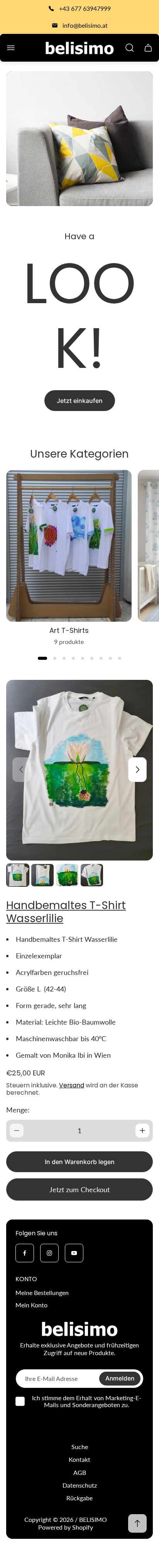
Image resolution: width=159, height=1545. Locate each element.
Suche (79, 1446)
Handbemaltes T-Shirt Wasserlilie (66, 912)
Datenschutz (80, 1485)
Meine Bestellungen (42, 1292)
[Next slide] (137, 769)
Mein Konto (31, 1304)
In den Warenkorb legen (80, 1162)
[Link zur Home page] (79, 1329)
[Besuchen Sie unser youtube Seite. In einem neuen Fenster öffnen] (74, 1253)
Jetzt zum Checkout (79, 1189)
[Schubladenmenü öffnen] (11, 48)
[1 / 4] (17, 875)
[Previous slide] (21, 769)
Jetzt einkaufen (80, 400)
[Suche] (129, 47)
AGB (79, 1472)
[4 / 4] (91, 875)
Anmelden (119, 1378)
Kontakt (79, 1459)
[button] (42, 658)
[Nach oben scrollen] (137, 1523)
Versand (71, 1085)
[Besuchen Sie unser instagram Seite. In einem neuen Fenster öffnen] (49, 1253)
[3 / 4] (67, 875)
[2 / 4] (42, 875)
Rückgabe (79, 1497)
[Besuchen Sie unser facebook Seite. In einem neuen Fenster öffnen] (24, 1253)
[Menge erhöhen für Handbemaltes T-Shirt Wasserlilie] (142, 1130)
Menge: (18, 1109)
